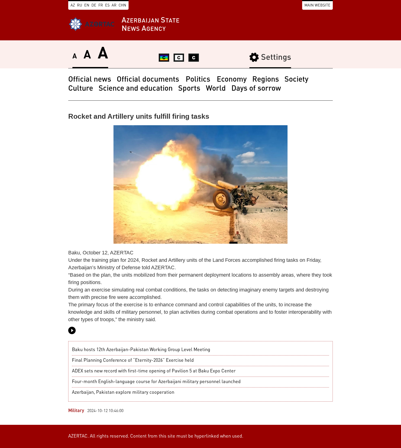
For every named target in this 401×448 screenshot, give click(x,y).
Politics (199, 79)
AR (114, 5)
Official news (89, 79)
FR (100, 5)
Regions (265, 79)
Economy (232, 79)
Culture (80, 89)
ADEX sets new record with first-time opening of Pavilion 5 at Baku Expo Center (154, 371)
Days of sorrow (256, 89)
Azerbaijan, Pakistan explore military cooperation (123, 392)
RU (79, 5)
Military (76, 411)
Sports (189, 89)
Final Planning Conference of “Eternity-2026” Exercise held (133, 360)
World (216, 89)
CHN (122, 5)
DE (93, 5)
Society (296, 79)
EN (86, 5)
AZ (73, 5)
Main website (317, 5)
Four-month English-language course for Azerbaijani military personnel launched (156, 382)
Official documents (149, 79)
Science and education (136, 89)
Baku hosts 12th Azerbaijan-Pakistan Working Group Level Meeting (141, 350)
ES (107, 5)
